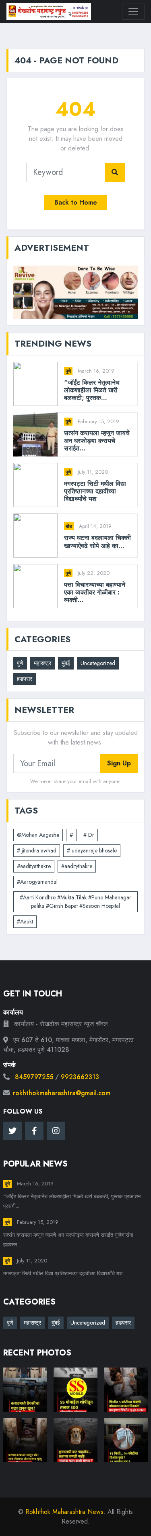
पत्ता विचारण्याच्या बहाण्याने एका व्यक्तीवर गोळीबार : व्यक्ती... (94, 592)
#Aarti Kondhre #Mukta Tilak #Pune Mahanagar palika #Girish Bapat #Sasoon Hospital (75, 901)
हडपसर (24, 679)
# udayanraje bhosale (92, 850)
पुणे (68, 371)
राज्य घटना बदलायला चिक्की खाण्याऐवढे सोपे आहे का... (97, 541)
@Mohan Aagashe (38, 835)
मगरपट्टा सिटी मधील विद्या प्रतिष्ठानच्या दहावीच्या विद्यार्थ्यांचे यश (95, 491)
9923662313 (80, 1076)
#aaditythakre (76, 866)
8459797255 (34, 1076)
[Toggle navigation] (133, 12)
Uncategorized (98, 663)
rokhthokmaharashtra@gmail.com (61, 1093)
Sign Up (119, 763)
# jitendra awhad (36, 850)
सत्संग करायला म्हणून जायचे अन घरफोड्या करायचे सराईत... (97, 440)
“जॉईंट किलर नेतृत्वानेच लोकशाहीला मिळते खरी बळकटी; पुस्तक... (92, 390)
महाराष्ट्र (42, 663)
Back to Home (75, 202)
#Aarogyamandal (37, 882)
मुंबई (66, 663)
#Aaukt (25, 921)
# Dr (88, 835)
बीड (69, 526)
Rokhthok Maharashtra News (64, 1511)
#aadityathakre (34, 866)
